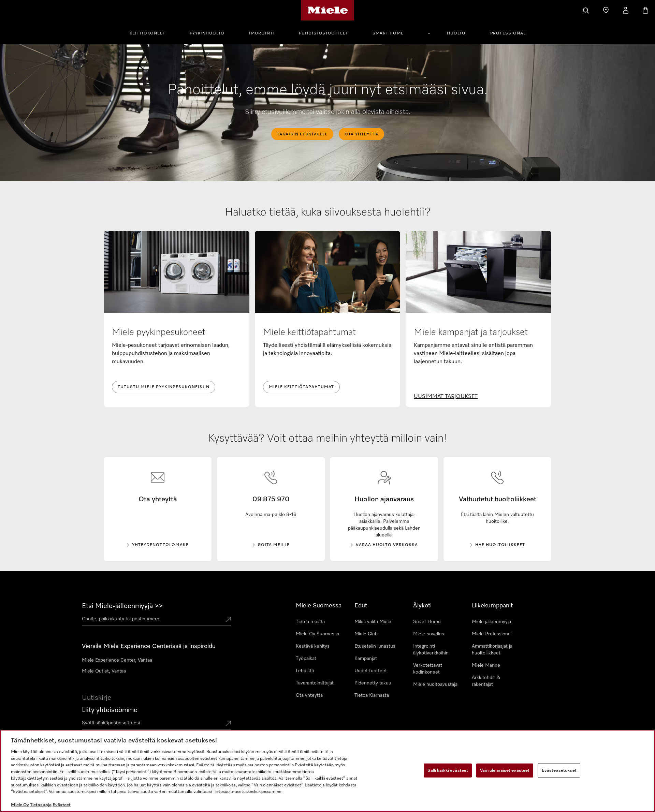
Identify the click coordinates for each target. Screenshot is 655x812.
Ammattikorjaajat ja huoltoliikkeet (492, 649)
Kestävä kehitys (313, 646)
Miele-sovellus (428, 634)
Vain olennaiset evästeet (504, 770)
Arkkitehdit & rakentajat (486, 681)
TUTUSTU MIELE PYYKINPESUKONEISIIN (163, 387)
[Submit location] (228, 620)
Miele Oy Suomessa (317, 634)
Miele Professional (491, 634)
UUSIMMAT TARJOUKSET (446, 396)
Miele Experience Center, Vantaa (117, 660)
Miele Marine (486, 665)
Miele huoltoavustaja (435, 684)
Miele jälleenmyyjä (491, 621)
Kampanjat (365, 658)
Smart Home (388, 33)
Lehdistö (305, 670)
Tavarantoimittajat (315, 683)
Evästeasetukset (559, 770)
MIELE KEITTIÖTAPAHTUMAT (301, 387)
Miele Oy (20, 805)
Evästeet (62, 805)
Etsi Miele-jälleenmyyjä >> (122, 606)
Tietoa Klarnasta (371, 695)
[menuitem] (151, 32)
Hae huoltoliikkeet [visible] (500, 545)
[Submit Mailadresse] (228, 724)
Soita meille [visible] (274, 545)
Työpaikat (306, 658)
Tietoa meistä (310, 621)
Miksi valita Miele (372, 621)
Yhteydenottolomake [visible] (160, 545)
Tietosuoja (41, 805)
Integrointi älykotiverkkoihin (431, 649)
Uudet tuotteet (370, 670)
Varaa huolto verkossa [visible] (387, 545)
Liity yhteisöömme (109, 710)
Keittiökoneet (147, 33)
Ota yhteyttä (309, 695)
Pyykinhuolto (207, 33)
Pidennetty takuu (372, 683)
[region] (327, 771)
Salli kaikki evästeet (447, 770)
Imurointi (261, 33)
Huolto (456, 33)
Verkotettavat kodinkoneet (427, 669)
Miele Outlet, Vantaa (104, 671)
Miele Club (366, 634)
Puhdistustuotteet (323, 33)
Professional (508, 33)
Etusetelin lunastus (374, 646)
